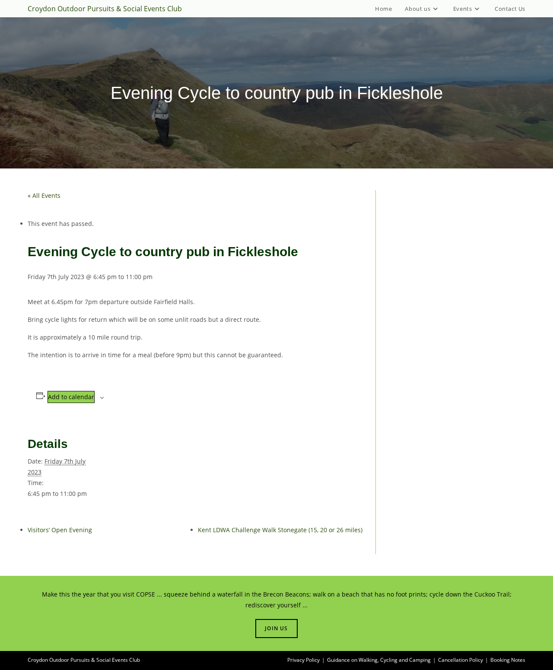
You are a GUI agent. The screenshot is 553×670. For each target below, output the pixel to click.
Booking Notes (507, 660)
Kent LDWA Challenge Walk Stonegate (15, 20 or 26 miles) (280, 530)
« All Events (44, 195)
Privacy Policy (303, 660)
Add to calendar (71, 397)
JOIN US (276, 628)
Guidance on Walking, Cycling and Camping (379, 660)
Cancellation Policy (460, 660)
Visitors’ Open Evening (60, 530)
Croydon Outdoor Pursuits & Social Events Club (105, 8)
